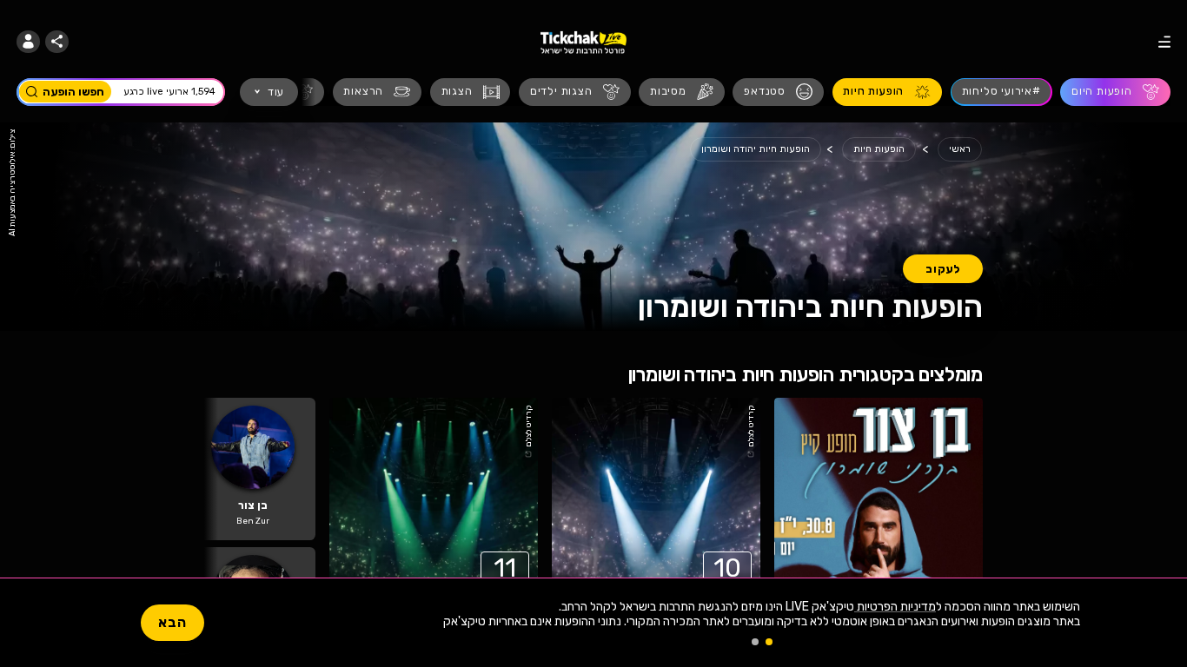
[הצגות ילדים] (575, 92)
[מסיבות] (682, 92)
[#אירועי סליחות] (1001, 92)
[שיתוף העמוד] (57, 42)
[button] (28, 42)
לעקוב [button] (942, 268)
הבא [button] (172, 622)
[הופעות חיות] (887, 92)
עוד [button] (276, 91)
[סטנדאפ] (778, 92)
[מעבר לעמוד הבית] (583, 41)
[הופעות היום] (1115, 92)
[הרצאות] (377, 92)
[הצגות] (470, 92)
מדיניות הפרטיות (895, 606)
